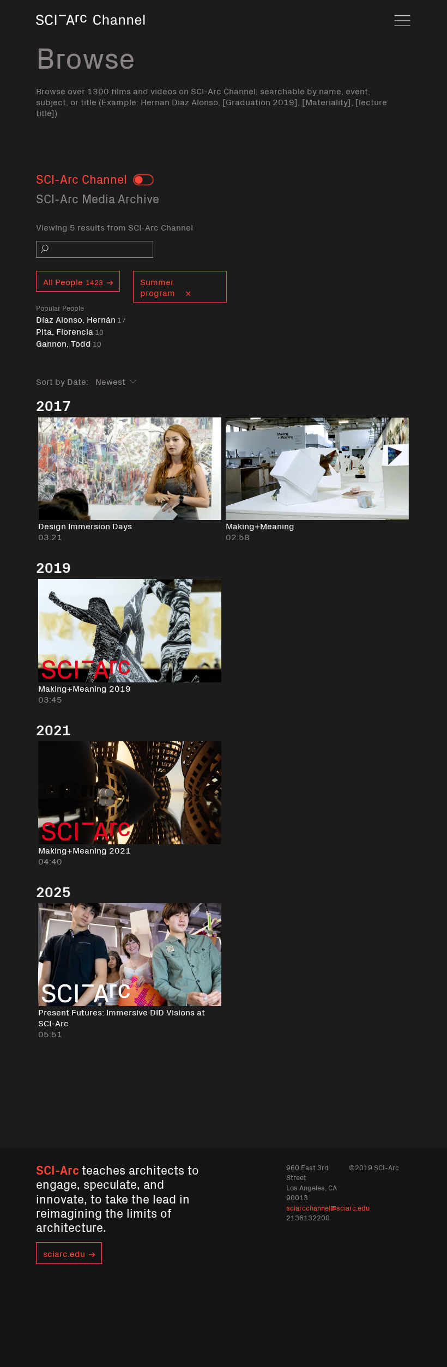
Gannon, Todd (68, 343)
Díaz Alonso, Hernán (81, 319)
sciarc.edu (64, 1253)
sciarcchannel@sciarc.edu (328, 1207)
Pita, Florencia (70, 331)
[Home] (90, 35)
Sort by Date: (62, 381)
